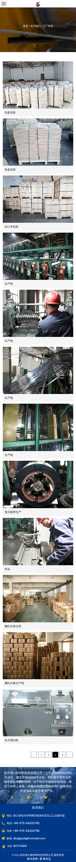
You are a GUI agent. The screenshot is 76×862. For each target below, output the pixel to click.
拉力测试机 (11, 740)
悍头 (7, 569)
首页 (25, 26)
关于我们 (35, 26)
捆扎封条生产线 (14, 683)
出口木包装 (11, 226)
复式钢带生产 (13, 512)
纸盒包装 (10, 169)
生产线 (9, 283)
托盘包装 (10, 112)
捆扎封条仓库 (13, 626)
